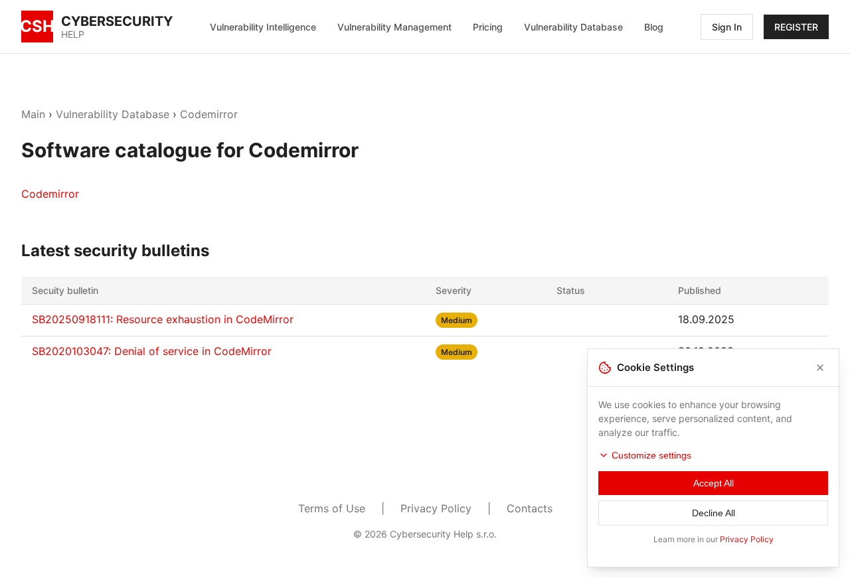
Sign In (727, 27)
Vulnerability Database (573, 27)
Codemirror (209, 114)
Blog (653, 27)
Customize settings (651, 455)
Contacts (529, 508)
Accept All (713, 483)
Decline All (713, 513)
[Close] (820, 368)
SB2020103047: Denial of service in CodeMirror (152, 351)
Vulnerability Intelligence (263, 27)
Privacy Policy (435, 508)
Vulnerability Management (394, 27)
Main (33, 114)
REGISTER (796, 27)
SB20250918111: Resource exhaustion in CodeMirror (163, 319)
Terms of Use (331, 508)
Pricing (488, 27)
